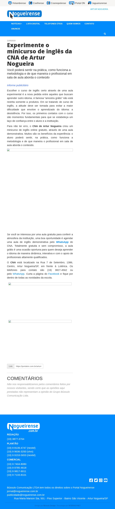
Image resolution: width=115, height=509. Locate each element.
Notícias (16, 24)
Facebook (53, 273)
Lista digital (33, 24)
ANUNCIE (15, 29)
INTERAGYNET (75, 506)
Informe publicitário (17, 85)
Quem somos (73, 24)
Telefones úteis (53, 24)
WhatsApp (62, 242)
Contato (89, 24)
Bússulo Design (49, 506)
